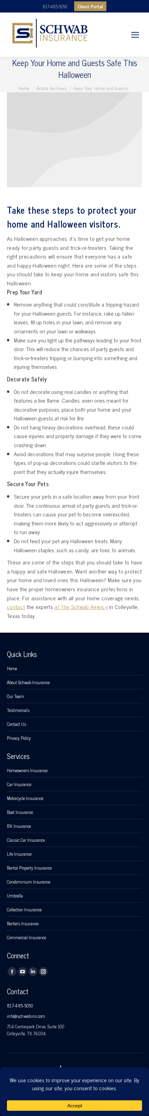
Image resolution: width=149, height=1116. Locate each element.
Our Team (15, 696)
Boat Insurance (20, 812)
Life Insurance (19, 853)
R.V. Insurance (19, 826)
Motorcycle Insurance (25, 798)
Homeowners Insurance (27, 770)
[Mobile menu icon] (135, 35)
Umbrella (15, 895)
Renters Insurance (22, 923)
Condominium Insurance (28, 881)
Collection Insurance (24, 909)
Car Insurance (19, 784)
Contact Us (16, 724)
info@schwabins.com (26, 1016)
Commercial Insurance (26, 937)
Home (12, 668)
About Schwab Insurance (28, 682)
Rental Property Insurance (29, 867)
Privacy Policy (19, 738)
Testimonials (18, 710)
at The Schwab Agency (80, 606)
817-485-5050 (55, 6)
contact (16, 606)
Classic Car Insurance (26, 840)
